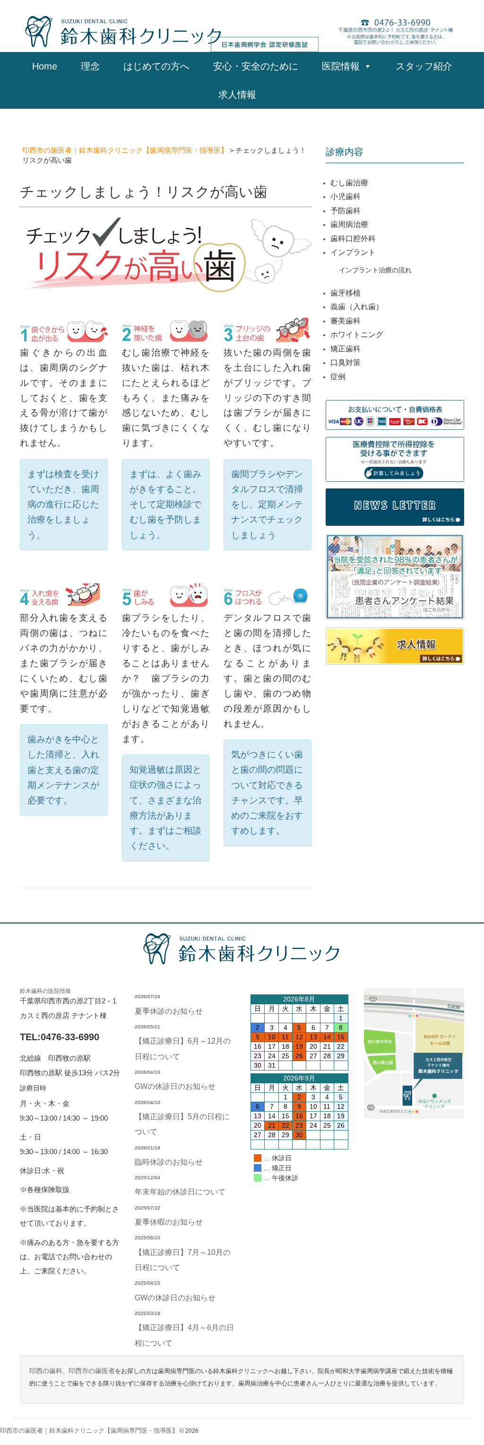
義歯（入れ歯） (356, 307)
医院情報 (341, 66)
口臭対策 (345, 362)
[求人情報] (395, 645)
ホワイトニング (356, 335)
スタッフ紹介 (424, 66)
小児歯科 (345, 196)
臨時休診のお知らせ (169, 1162)
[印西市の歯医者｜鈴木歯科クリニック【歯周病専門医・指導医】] (124, 30)
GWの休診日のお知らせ (175, 1086)
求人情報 (242, 94)
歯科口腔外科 (353, 239)
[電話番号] (395, 31)
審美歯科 (345, 321)
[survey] (395, 576)
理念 (90, 66)
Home (44, 66)
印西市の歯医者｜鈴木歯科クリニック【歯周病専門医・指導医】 (89, 1430)
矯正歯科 (345, 349)
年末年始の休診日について (180, 1191)
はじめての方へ (156, 66)
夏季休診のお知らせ (169, 1011)
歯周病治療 (349, 224)
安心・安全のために (255, 66)
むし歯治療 (349, 183)
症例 (338, 377)
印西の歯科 (45, 1371)
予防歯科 (345, 211)
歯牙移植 (345, 293)
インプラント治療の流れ (375, 270)
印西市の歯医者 (92, 1371)
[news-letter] (395, 506)
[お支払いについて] (395, 414)
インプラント (353, 252)
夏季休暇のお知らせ (169, 1222)
